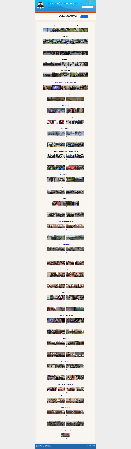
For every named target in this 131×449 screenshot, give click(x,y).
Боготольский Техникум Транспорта (63, 3)
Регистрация (92, 3)
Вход (87, 3)
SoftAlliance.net (92, 445)
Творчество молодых (58, 255)
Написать (84, 16)
